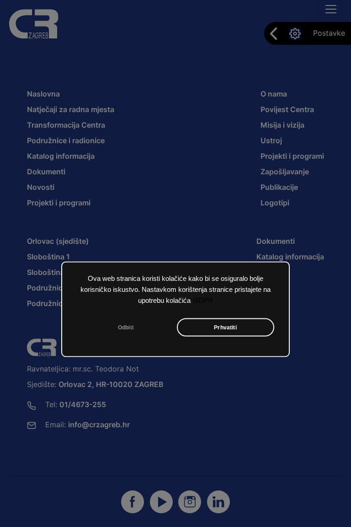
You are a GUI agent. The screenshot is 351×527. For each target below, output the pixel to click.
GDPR (203, 300)
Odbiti (125, 327)
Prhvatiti (225, 327)
